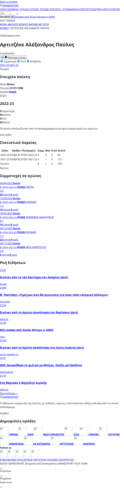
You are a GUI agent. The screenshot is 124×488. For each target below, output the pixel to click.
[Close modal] (1, 468)
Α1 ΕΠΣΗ (22, 9)
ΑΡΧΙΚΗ (4, 28)
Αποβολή (35, 61)
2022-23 (5, 65)
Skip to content (8, 1)
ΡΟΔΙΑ (12, 92)
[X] (27, 456)
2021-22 (14, 65)
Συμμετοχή (9, 61)
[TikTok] (35, 456)
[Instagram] (12, 456)
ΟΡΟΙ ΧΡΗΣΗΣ (25, 459)
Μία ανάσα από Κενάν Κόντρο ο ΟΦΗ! (33, 16)
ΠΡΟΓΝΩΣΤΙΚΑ (93, 9)
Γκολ (23, 61)
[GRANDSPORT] (9, 5)
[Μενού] (17, 13)
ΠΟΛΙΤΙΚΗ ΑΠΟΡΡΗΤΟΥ (60, 459)
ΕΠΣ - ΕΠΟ (62, 9)
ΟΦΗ (3, 9)
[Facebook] (4, 456)
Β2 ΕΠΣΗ (51, 9)
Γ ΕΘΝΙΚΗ (11, 9)
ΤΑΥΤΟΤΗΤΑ (39, 459)
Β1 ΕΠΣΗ (41, 9)
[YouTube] (20, 456)
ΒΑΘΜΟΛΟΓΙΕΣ (76, 9)
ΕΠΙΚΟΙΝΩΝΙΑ (8, 459)
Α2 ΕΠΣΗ (31, 9)
